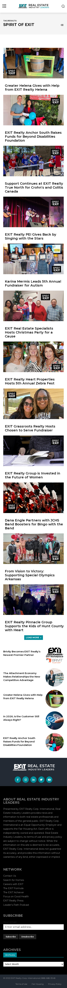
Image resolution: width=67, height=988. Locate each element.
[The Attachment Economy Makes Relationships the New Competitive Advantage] (55, 677)
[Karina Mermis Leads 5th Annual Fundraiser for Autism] (33, 259)
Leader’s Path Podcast (16, 904)
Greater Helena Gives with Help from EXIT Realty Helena (32, 88)
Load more (32, 637)
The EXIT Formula (13, 888)
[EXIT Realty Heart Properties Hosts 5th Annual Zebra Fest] (33, 357)
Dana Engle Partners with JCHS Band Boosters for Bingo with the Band (34, 524)
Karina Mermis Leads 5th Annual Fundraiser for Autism (33, 283)
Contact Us (9, 875)
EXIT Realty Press (13, 900)
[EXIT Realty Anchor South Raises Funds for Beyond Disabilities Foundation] (33, 110)
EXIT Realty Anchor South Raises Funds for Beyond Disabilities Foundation (33, 136)
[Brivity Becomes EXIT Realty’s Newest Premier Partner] (55, 655)
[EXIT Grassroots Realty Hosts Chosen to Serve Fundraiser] (33, 404)
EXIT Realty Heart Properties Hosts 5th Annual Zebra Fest (30, 381)
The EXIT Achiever (13, 892)
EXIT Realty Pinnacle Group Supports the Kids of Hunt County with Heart (34, 626)
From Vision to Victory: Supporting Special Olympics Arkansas (30, 575)
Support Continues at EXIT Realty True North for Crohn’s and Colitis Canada (34, 187)
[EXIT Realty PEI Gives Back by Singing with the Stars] (33, 212)
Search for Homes (13, 880)
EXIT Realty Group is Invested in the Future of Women (32, 475)
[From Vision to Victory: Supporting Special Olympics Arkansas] (33, 548)
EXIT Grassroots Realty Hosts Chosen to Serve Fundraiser (30, 428)
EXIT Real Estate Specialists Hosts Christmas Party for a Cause (29, 332)
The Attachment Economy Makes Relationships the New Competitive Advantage (21, 677)
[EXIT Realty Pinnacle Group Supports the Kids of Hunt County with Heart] (33, 599)
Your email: (10, 922)
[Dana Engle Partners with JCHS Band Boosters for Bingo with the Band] (33, 498)
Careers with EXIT (13, 884)
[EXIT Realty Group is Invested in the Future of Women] (33, 451)
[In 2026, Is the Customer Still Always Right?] (55, 720)
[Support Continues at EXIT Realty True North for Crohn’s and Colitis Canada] (33, 161)
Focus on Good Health (16, 896)
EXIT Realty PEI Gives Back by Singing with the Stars (30, 236)
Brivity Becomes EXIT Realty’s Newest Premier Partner (21, 653)
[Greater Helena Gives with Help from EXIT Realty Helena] (33, 63)
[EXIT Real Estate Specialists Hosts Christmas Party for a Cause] (33, 306)
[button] (63, 6)
